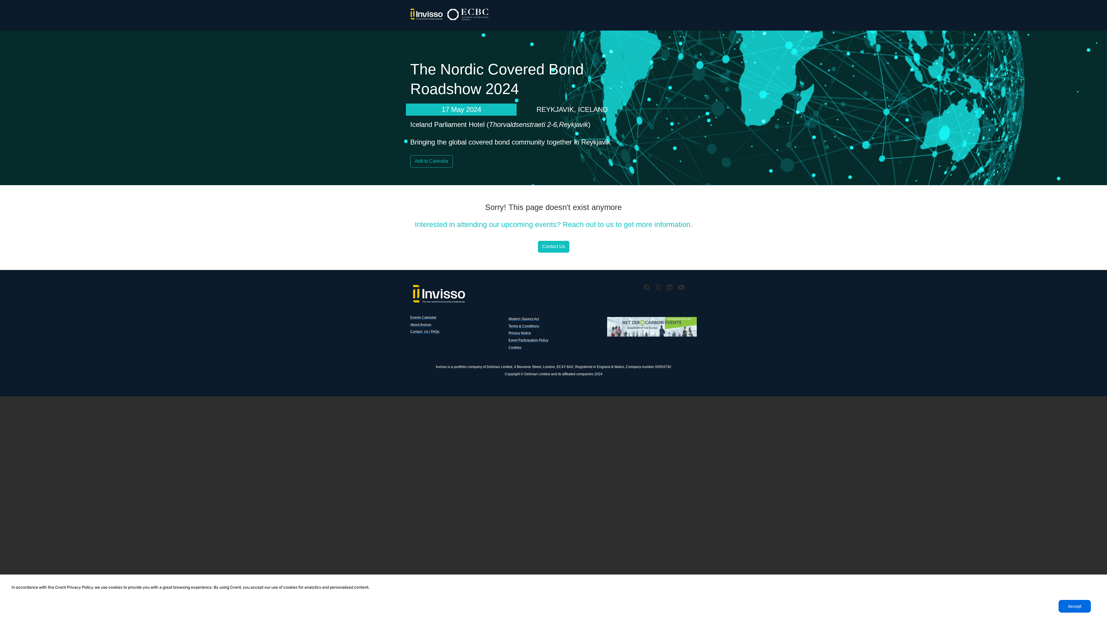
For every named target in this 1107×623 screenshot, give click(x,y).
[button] (647, 289)
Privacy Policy (553, 389)
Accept (1074, 606)
